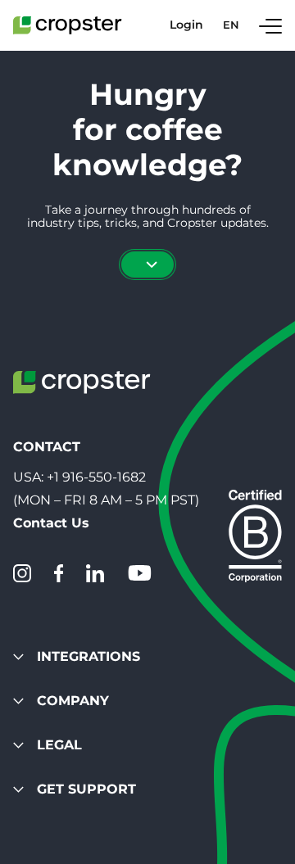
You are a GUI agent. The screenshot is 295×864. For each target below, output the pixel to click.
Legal (59, 745)
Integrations (88, 656)
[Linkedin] (95, 573)
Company (73, 700)
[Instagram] (22, 573)
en (231, 25)
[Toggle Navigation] (270, 25)
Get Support (86, 789)
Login (186, 25)
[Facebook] (58, 573)
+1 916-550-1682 (96, 477)
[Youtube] (139, 573)
